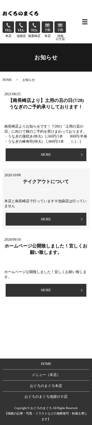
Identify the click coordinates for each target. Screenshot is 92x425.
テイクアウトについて (46, 181)
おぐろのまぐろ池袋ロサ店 (46, 397)
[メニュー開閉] (84, 21)
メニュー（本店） (46, 375)
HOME (7, 80)
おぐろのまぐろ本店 (46, 386)
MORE (46, 155)
